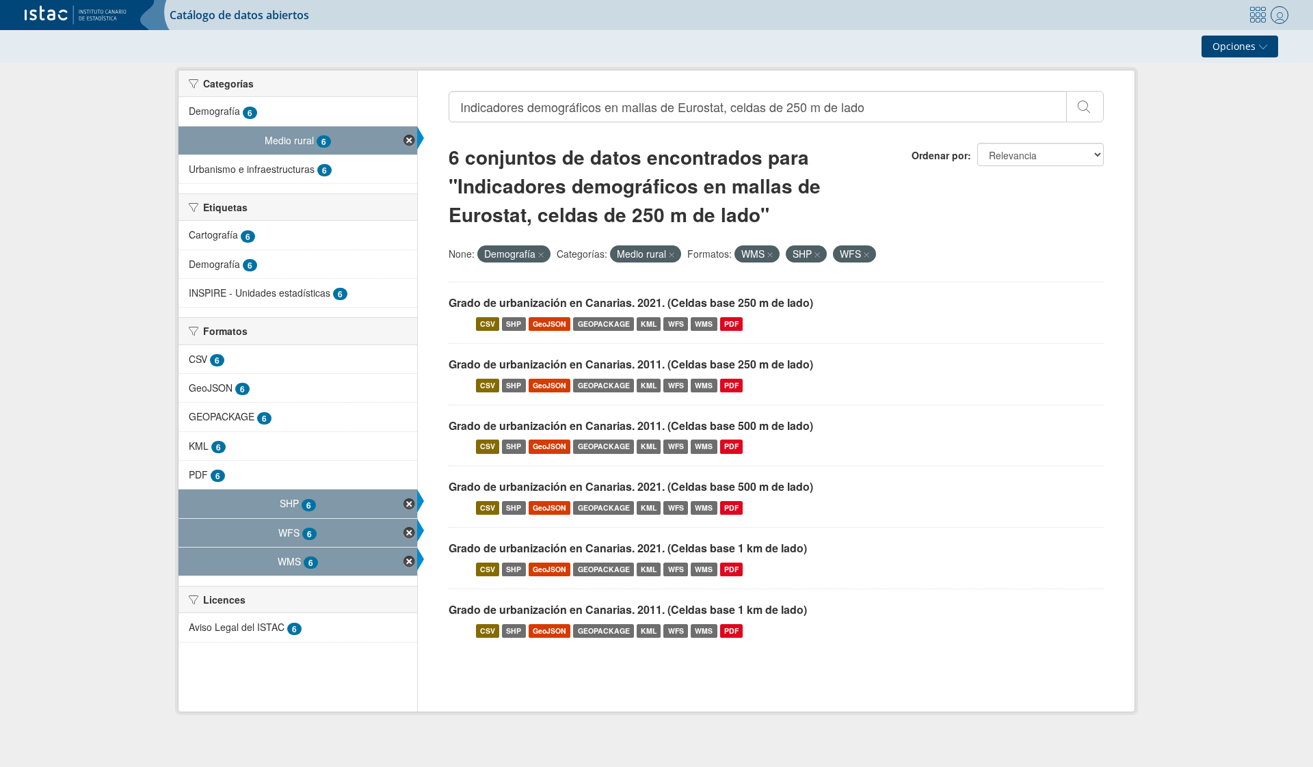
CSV (487, 324)
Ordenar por (940, 155)
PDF (731, 324)
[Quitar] (541, 254)
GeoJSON (549, 324)
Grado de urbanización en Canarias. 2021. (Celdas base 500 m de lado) (631, 486)
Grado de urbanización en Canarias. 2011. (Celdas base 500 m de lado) (631, 425)
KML (648, 324)
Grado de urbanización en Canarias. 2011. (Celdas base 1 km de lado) (628, 609)
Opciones (1235, 46)
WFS (676, 324)
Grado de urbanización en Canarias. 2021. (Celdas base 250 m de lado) (631, 302)
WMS (704, 324)
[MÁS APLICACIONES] (1257, 15)
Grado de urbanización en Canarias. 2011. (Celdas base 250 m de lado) (631, 364)
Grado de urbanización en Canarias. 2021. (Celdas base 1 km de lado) (628, 548)
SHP (513, 324)
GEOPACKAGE (604, 324)
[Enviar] (1085, 106)
